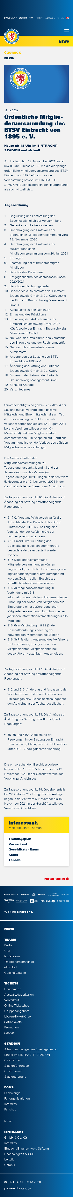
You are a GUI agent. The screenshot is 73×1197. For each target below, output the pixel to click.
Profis (8, 945)
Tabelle (15, 860)
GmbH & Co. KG (15, 1137)
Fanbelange (12, 1093)
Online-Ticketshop (16, 1005)
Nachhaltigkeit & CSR (19, 1154)
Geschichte (12, 1060)
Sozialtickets (13, 1022)
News (9, 58)
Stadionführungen (16, 1065)
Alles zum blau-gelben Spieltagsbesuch (31, 1049)
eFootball (10, 967)
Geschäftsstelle (15, 972)
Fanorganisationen (17, 1098)
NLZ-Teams (12, 956)
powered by (12, 1188)
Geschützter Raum (24, 849)
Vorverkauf (18, 844)
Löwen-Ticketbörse (17, 1016)
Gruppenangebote (16, 1011)
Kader (13, 854)
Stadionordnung (15, 1076)
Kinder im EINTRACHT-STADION (27, 1054)
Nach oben (54, 879)
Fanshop (10, 1109)
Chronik (9, 1165)
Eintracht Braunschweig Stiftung (26, 1148)
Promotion (11, 1027)
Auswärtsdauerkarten (19, 994)
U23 (7, 950)
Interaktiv (10, 1104)
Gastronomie (13, 1071)
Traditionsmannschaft (19, 961)
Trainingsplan (20, 839)
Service (9, 1032)
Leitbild (9, 1159)
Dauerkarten (12, 989)
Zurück (14, 52)
